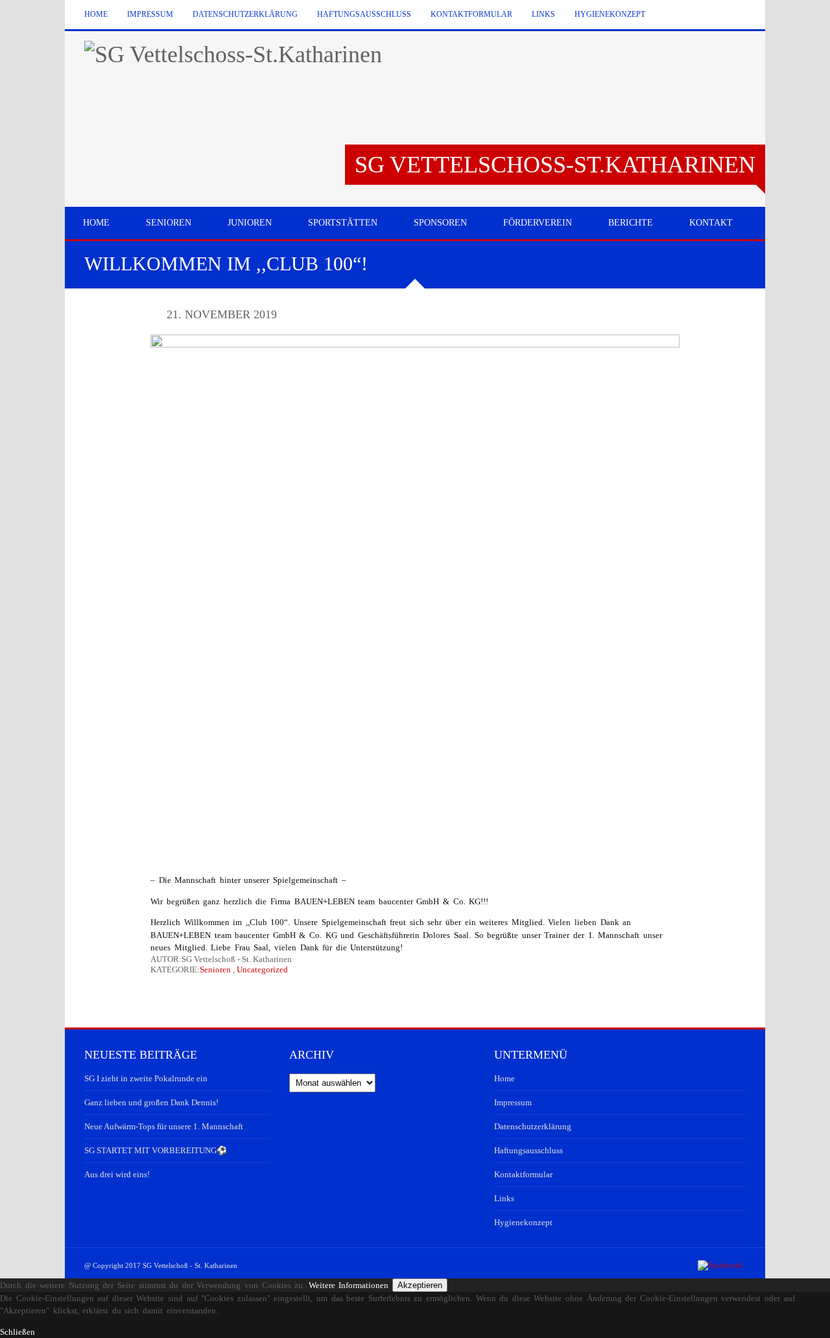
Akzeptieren (419, 1285)
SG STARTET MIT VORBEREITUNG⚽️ (155, 1150)
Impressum (150, 14)
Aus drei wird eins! (117, 1174)
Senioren (215, 969)
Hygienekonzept (610, 14)
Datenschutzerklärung (245, 14)
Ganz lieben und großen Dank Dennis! (151, 1102)
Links (543, 14)
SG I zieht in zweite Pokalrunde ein (146, 1078)
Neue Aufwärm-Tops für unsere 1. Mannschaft (163, 1126)
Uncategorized (262, 969)
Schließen (17, 1332)
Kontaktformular (471, 14)
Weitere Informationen (349, 1285)
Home (96, 14)
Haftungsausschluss (364, 14)
